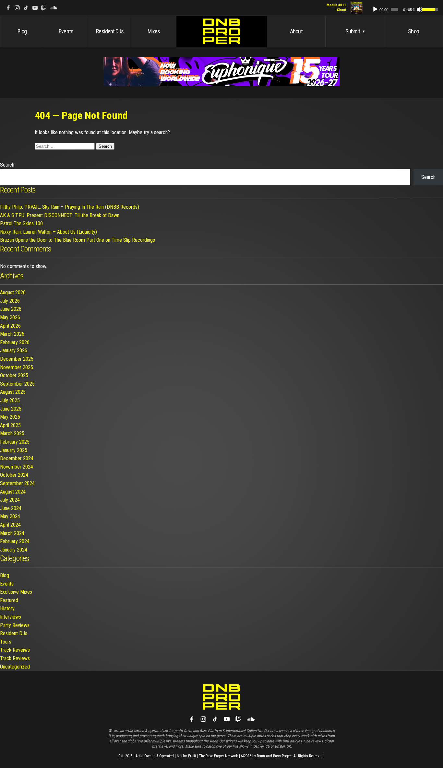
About (296, 31)
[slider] (394, 9)
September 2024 (17, 483)
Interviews (10, 617)
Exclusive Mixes (16, 592)
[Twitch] (44, 8)
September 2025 (17, 384)
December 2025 (16, 359)
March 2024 (12, 533)
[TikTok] (26, 8)
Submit (355, 31)
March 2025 (12, 433)
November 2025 (16, 367)
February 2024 (15, 541)
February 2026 (15, 342)
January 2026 (13, 350)
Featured (9, 600)
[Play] (375, 9)
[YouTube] (35, 8)
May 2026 (10, 317)
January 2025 (13, 450)
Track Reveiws (15, 650)
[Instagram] (17, 8)
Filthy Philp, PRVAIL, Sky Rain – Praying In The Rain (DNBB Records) (69, 207)
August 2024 (13, 492)
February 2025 (15, 442)
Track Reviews (15, 658)
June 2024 (10, 508)
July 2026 (10, 301)
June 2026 (10, 309)
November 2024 (16, 467)
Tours (5, 642)
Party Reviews (15, 625)
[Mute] (419, 9)
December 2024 (16, 458)
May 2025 (10, 417)
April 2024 (10, 525)
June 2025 (10, 409)
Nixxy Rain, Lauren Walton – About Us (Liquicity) (48, 232)
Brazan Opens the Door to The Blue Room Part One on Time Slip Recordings (77, 240)
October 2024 (14, 475)
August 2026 (13, 292)
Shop (413, 31)
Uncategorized (15, 667)
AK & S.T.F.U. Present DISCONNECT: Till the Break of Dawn (59, 215)
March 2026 (12, 334)
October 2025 (14, 375)
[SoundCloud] (53, 7)
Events (66, 31)
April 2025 (10, 425)
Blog (22, 31)
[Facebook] (8, 8)
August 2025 (13, 392)
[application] (402, 8)
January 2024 (13, 550)
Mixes (154, 31)
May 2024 (10, 516)
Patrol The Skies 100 (21, 223)
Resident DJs (110, 31)
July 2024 (10, 500)
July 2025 (10, 400)
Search (7, 165)
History (7, 608)
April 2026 (10, 326)
